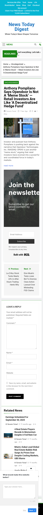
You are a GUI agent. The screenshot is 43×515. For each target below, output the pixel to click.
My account (22, 8)
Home (30, 2)
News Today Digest (22, 27)
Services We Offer (14, 2)
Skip (24, 510)
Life (35, 2)
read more (8, 165)
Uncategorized (11, 82)
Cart (29, 5)
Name (9, 353)
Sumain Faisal (11, 111)
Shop (24, 5)
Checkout (36, 5)
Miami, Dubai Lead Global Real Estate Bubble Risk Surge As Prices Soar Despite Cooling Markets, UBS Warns (26, 453)
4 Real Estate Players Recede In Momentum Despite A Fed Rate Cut (25, 432)
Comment (11, 323)
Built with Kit (22, 254)
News (18, 5)
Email (9, 363)
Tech (24, 2)
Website (9, 373)
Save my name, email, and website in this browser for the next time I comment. (21, 386)
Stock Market (10, 5)
